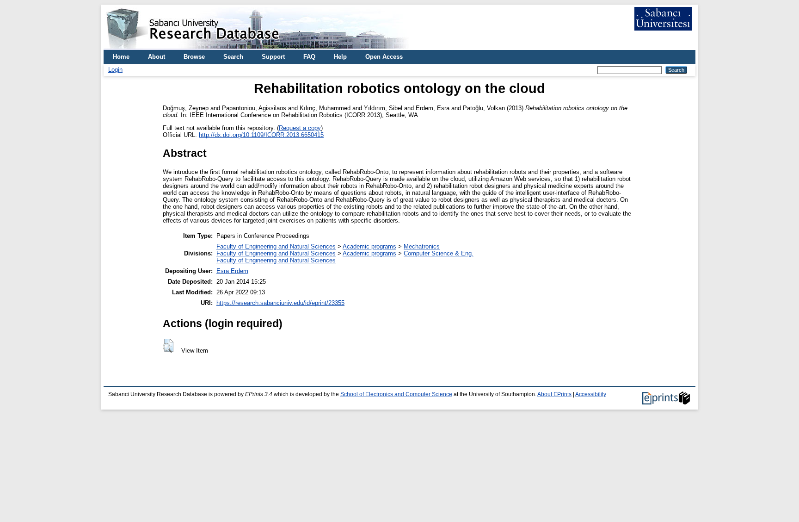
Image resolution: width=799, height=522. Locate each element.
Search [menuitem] (233, 56)
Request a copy (300, 127)
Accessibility (590, 394)
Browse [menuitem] (194, 56)
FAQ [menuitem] (309, 56)
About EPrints (554, 394)
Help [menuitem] (340, 56)
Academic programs (369, 246)
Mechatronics (422, 246)
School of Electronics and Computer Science (396, 394)
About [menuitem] (156, 56)
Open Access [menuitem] (384, 56)
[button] (168, 346)
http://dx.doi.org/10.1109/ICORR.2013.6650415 (261, 134)
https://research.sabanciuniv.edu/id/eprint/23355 (280, 302)
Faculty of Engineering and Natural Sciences (276, 246)
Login (115, 69)
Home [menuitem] (121, 56)
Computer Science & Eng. (438, 253)
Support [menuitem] (273, 56)
